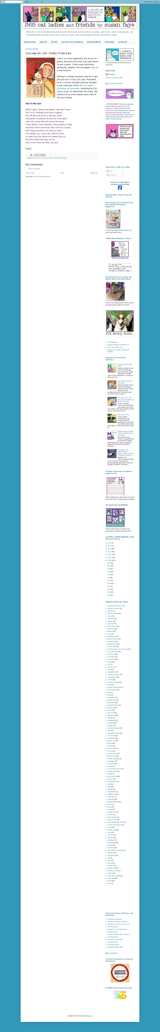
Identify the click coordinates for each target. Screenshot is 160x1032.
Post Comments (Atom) (42, 176)
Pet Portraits (112, 781)
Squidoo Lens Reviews (115, 939)
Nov (108, 566)
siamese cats (112, 820)
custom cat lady (113, 682)
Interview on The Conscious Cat (118, 924)
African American (113, 608)
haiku (93, 67)
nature (110, 766)
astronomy (111, 618)
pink (109, 784)
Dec (108, 563)
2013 (110, 549)
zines (109, 883)
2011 (110, 554)
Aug (108, 574)
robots (110, 804)
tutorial (110, 863)
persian (110, 779)
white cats (111, 878)
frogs (109, 695)
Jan (108, 595)
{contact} (122, 42)
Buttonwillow (112, 644)
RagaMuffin (111, 792)
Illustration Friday (113, 728)
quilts (109, 787)
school (110, 809)
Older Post (94, 173)
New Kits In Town (123, 415)
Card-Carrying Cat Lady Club (117, 649)
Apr (108, 586)
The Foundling (112, 342)
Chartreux (111, 667)
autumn (110, 621)
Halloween (111, 715)
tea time (110, 845)
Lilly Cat (110, 751)
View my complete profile (114, 78)
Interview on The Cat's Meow (117, 929)
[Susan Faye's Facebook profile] (120, 189)
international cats (113, 733)
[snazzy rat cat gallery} (72, 42)
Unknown (111, 74)
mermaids (111, 761)
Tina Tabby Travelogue (115, 850)
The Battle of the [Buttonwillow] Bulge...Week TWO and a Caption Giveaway (126, 452)
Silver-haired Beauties (60, 158)
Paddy (110, 774)
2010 (110, 557)
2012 (110, 552)
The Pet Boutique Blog (115, 947)
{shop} (54, 42)
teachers (110, 848)
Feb (108, 592)
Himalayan (111, 720)
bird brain (111, 624)
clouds (110, 669)
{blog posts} (30, 42)
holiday (110, 725)
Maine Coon (112, 756)
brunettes (111, 641)
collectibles (111, 672)
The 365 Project (113, 927)
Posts (110, 171)
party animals (112, 776)
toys (109, 858)
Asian (109, 616)
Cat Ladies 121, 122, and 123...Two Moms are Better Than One (126, 399)
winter (110, 881)
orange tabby (112, 771)
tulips (109, 860)
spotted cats (112, 830)
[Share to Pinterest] (44, 155)
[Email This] (35, 155)
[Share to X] (40, 155)
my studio (111, 764)
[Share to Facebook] (42, 155)
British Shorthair (113, 639)
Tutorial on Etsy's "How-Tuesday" (119, 934)
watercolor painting (114, 876)
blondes (110, 631)
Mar (108, 589)
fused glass (111, 697)
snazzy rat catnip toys (115, 825)
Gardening (111, 702)
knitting (110, 746)
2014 (110, 546)
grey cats (111, 713)
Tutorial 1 (111, 865)
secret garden (112, 817)
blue (109, 634)
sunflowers (111, 840)
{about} (43, 42)
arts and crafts (112, 613)
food (109, 692)
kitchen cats (112, 741)
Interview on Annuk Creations (117, 921)
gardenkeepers (113, 705)
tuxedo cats (111, 868)
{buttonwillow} (94, 42)
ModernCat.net (113, 932)
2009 (110, 560)
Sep (108, 572)
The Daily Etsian (113, 944)
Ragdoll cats (112, 794)
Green (110, 710)
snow (109, 827)
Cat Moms (111, 654)
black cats (111, 629)
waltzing (110, 873)
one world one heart (114, 769)
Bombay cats (112, 636)
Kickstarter (111, 738)
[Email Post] (31, 155)
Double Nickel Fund (114, 687)
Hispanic (111, 723)
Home (62, 173)
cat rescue (111, 659)
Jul (108, 577)
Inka (109, 730)
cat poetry (45, 158)
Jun (108, 580)
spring (110, 832)
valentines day (112, 871)
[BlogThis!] (37, 155)
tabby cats (111, 843)
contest (50, 158)
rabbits (110, 789)
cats (109, 664)
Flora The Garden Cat (115, 347)
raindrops (111, 797)
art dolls (110, 611)
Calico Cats (37, 158)
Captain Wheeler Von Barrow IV (118, 345)
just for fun (111, 736)
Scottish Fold (112, 812)
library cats (111, 748)
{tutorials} (109, 42)
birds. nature (112, 626)
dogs (109, 685)
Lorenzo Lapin (112, 753)
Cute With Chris (113, 942)
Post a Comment (34, 169)
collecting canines (114, 675)
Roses (110, 807)
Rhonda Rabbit (113, 802)
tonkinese (111, 853)
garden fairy (112, 700)
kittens (110, 743)
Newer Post (30, 173)
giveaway (111, 708)
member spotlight (113, 759)
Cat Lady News (113, 652)
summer (110, 837)
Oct (108, 569)
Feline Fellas (112, 690)
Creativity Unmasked (115, 919)
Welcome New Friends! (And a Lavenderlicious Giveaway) (126, 433)
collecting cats (112, 677)
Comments (112, 175)
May (109, 583)
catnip (110, 662)
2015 (110, 543)
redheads (111, 799)
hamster (110, 718)
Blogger (89, 1016)
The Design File (113, 937)
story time (111, 835)
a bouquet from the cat (115, 606)
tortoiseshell (112, 855)
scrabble (110, 814)
